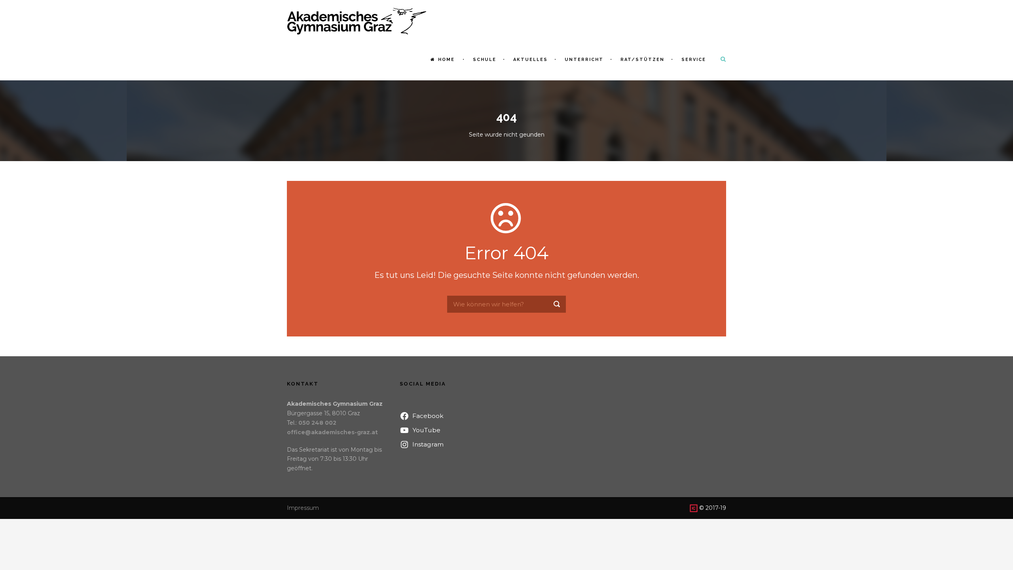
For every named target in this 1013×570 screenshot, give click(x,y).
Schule (484, 59)
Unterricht (584, 59)
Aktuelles (530, 59)
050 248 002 (317, 422)
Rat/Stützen (642, 59)
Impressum (303, 507)
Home (446, 59)
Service (693, 59)
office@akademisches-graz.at (332, 432)
